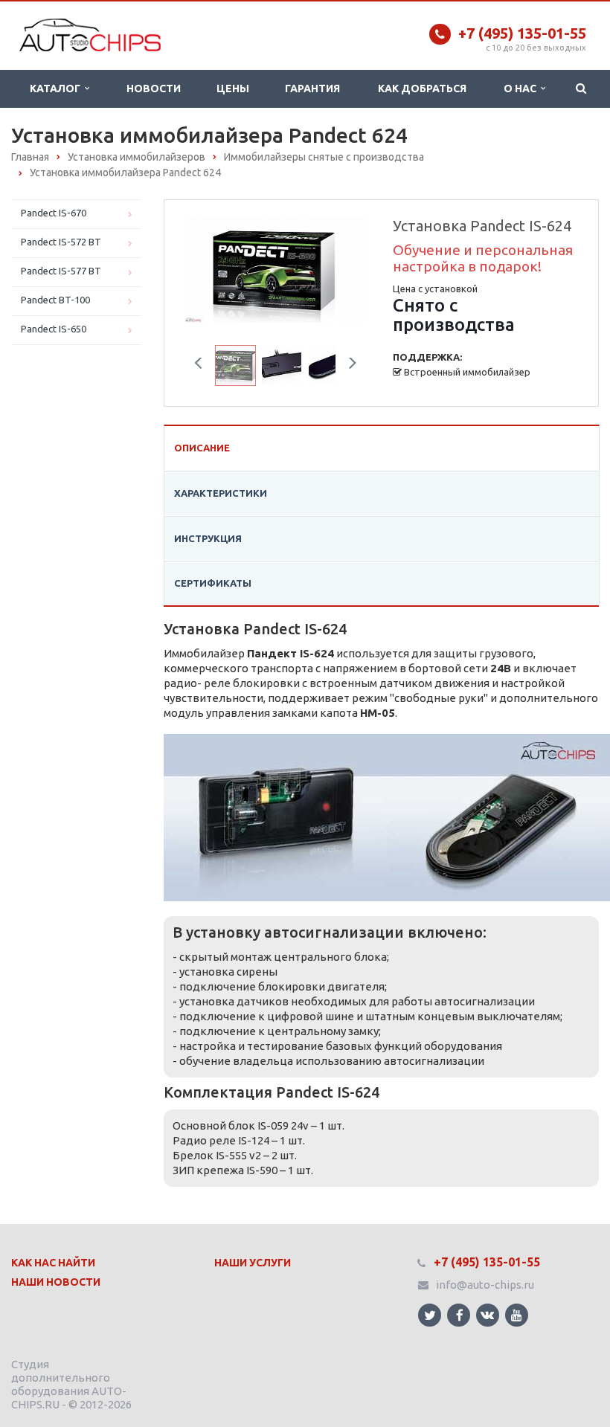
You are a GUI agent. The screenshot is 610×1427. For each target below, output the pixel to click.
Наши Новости (55, 1282)
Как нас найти (53, 1263)
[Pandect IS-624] (275, 269)
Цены (232, 88)
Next (344, 267)
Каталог (57, 88)
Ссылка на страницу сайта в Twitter (429, 1315)
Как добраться (422, 88)
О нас (522, 88)
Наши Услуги (252, 1263)
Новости (153, 88)
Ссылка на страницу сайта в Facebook (458, 1315)
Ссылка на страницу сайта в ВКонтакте (487, 1315)
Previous (207, 267)
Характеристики (220, 493)
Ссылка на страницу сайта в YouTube (516, 1315)
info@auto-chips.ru (485, 1284)
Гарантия (312, 88)
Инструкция (208, 538)
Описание (202, 447)
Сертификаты (212, 583)
